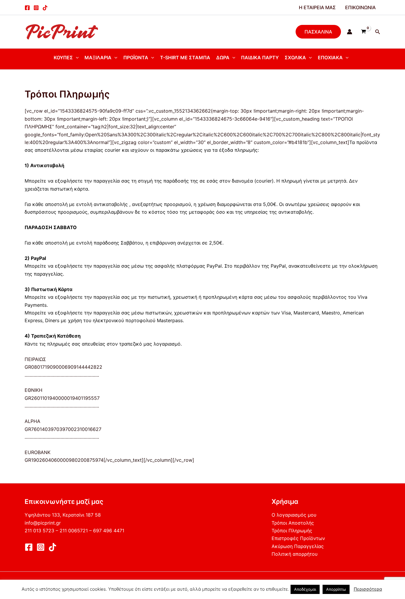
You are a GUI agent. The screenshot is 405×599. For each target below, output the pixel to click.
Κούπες (63, 57)
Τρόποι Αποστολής (293, 523)
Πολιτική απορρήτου (295, 554)
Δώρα (222, 57)
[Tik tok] (45, 7)
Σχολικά (295, 57)
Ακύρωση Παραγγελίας (298, 546)
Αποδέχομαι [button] (305, 589)
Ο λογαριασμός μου (294, 515)
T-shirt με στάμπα (185, 57)
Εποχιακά (330, 57)
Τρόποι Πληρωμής (292, 530)
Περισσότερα (368, 589)
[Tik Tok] (52, 547)
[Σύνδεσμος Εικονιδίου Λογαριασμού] (349, 31)
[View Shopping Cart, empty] (363, 31)
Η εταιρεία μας (317, 7)
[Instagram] (36, 7)
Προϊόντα (135, 57)
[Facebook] (27, 7)
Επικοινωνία (360, 7)
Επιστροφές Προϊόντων (298, 538)
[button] (318, 32)
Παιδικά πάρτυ (260, 57)
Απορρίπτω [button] (336, 589)
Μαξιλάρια (97, 57)
